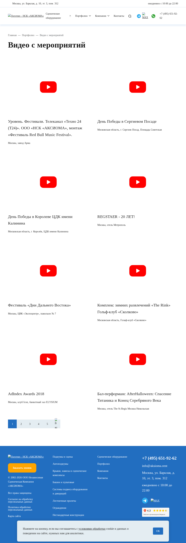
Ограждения (59, 508)
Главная (12, 35)
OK (158, 531)
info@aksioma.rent (154, 466)
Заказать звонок (22, 468)
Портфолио (81, 16)
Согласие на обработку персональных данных (20, 500)
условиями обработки (92, 528)
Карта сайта (14, 516)
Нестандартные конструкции (68, 515)
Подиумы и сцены (63, 456)
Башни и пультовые (63, 482)
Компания (100, 16)
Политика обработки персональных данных (20, 508)
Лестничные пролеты (64, 500)
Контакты (119, 16)
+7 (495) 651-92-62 (169, 15)
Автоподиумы (60, 464)
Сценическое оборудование (53, 15)
